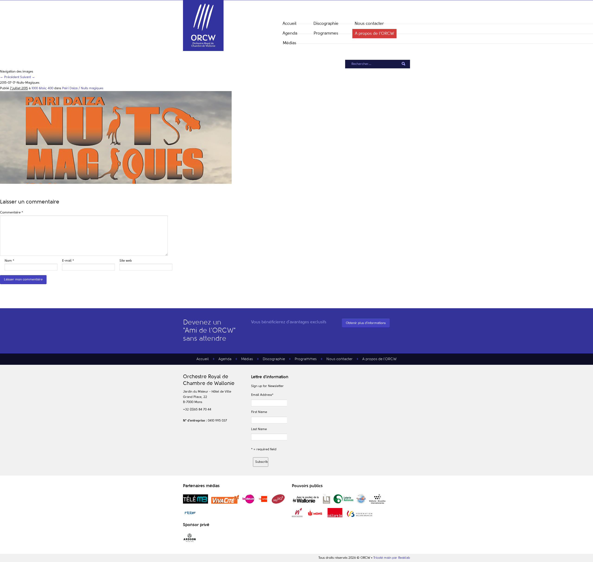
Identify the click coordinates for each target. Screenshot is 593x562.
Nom (9, 260)
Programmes (326, 33)
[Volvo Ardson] (189, 541)
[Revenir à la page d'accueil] (203, 50)
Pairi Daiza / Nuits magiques (82, 88)
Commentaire (11, 212)
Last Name (259, 429)
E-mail (68, 260)
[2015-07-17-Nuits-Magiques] (116, 182)
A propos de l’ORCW (374, 34)
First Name (259, 412)
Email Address (262, 395)
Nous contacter (369, 24)
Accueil (289, 24)
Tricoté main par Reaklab (391, 557)
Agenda (290, 33)
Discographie (325, 24)
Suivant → (27, 77)
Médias (289, 43)
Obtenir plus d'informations (366, 323)
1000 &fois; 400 (42, 88)
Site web (126, 260)
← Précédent (9, 77)
